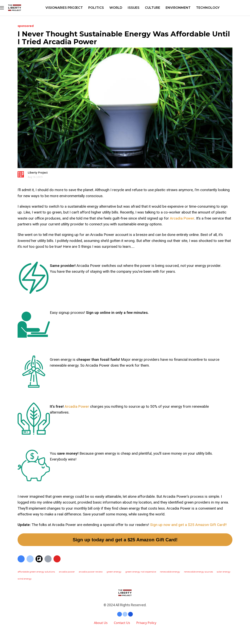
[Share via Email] (48, 558)
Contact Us (122, 623)
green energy (114, 571)
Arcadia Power (182, 218)
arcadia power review (91, 571)
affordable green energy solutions (36, 571)
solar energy (223, 571)
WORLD (115, 8)
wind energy (25, 578)
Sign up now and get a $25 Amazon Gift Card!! (188, 524)
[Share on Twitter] (30, 558)
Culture (152, 8)
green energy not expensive (140, 571)
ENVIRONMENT (178, 8)
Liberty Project (38, 172)
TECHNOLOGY (208, 8)
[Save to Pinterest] (57, 558)
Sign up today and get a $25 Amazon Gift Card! (125, 539)
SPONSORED (26, 26)
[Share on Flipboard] (39, 558)
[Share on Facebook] (21, 558)
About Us (101, 623)
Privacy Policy (146, 623)
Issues (133, 8)
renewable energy (170, 571)
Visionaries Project (64, 8)
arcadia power (67, 571)
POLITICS (96, 8)
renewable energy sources (198, 571)
